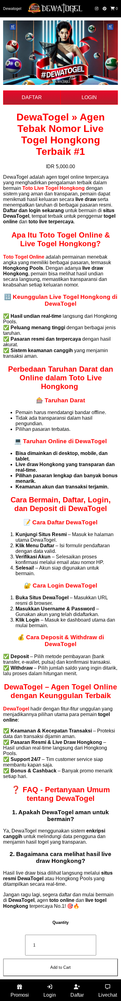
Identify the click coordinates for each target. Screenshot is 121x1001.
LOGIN (89, 97)
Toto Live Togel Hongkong (53, 188)
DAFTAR (32, 97)
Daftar (77, 995)
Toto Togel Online (23, 257)
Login (49, 995)
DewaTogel (16, 708)
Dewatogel (12, 9)
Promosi (20, 995)
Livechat (107, 995)
